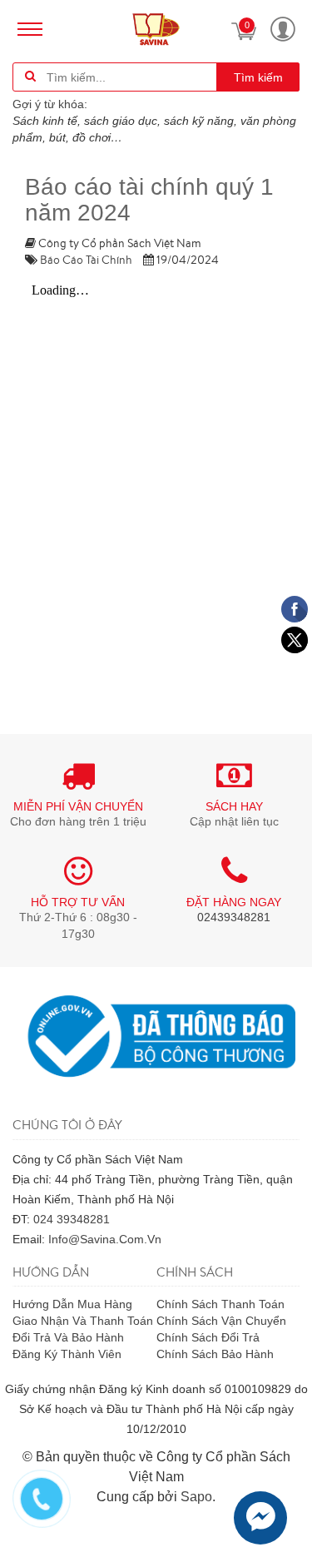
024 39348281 (71, 1219)
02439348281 (233, 917)
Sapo (196, 1497)
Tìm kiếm (258, 77)
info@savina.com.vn (104, 1239)
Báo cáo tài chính (86, 259)
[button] (283, 29)
